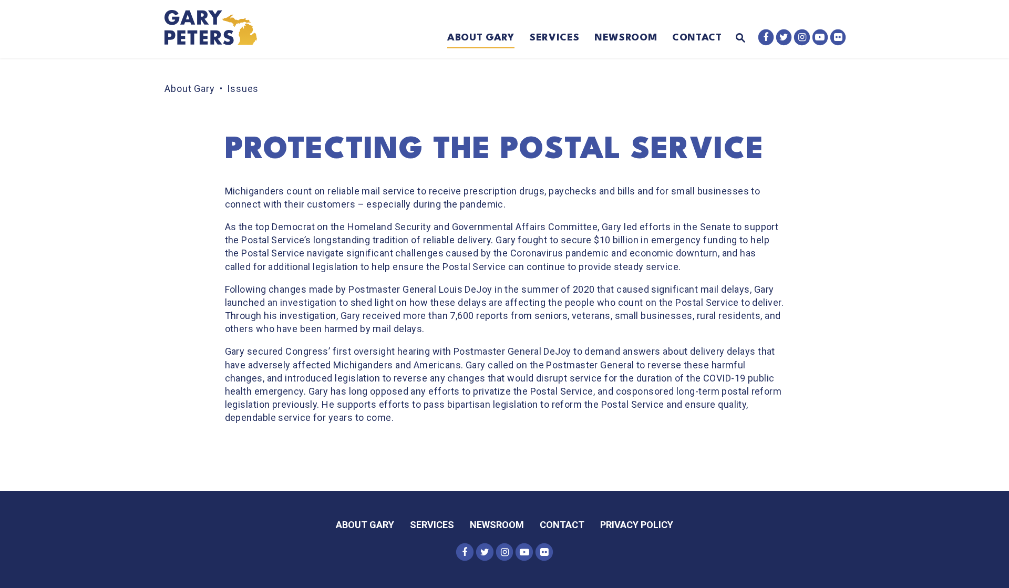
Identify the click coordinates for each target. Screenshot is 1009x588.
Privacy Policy (636, 524)
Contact (697, 38)
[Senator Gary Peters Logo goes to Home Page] (217, 29)
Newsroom (625, 38)
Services (554, 38)
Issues (243, 88)
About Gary (480, 38)
